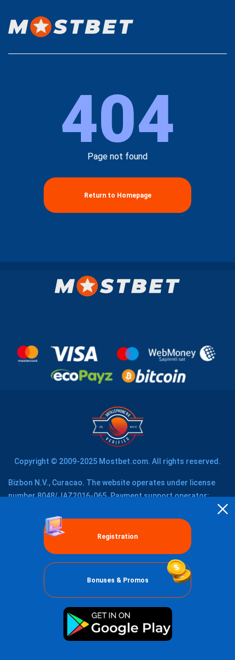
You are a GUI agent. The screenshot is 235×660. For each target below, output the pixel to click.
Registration (117, 536)
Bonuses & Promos (118, 580)
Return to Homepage (117, 195)
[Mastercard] (27, 354)
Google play (117, 624)
